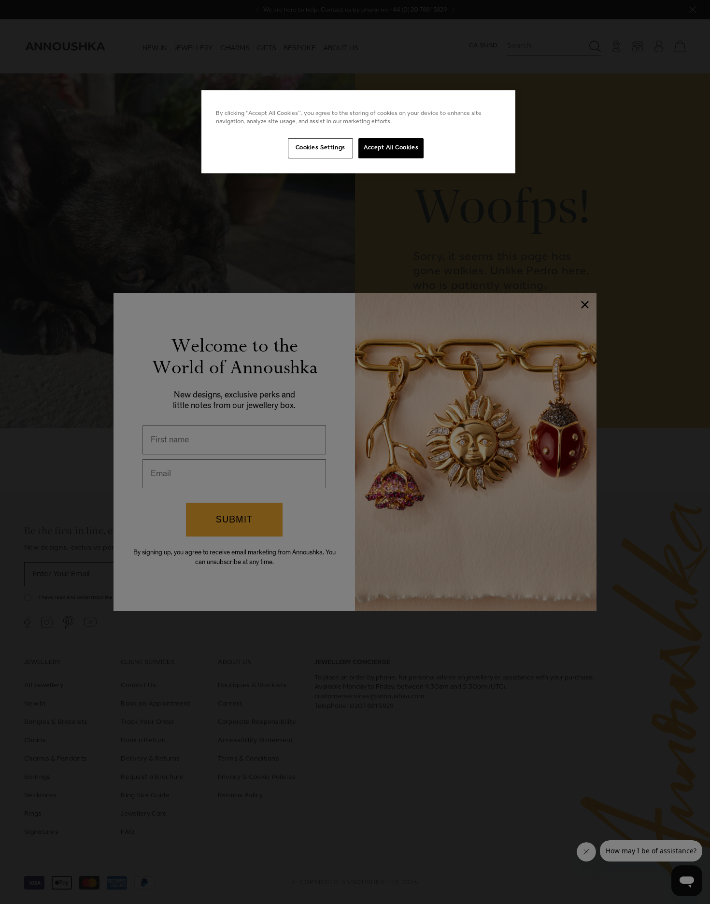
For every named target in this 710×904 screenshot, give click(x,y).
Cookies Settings (320, 148)
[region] (358, 131)
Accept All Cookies (391, 148)
